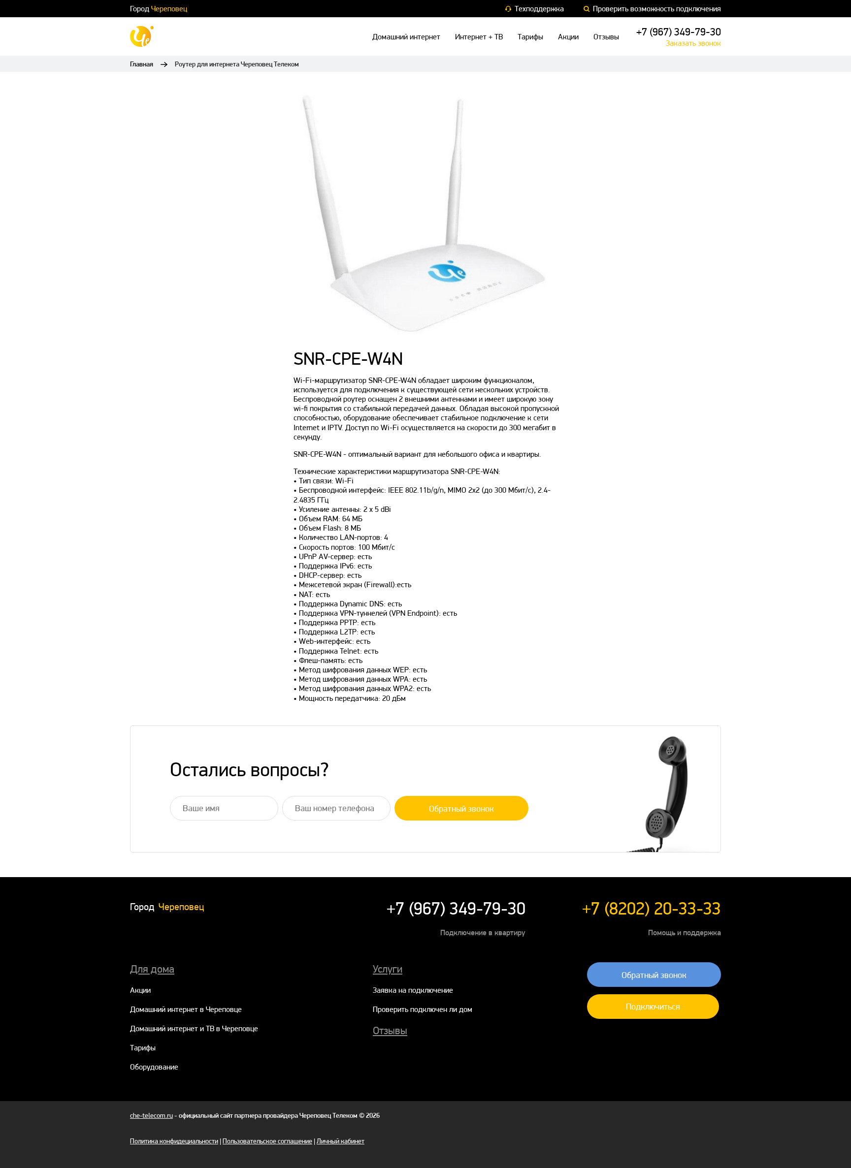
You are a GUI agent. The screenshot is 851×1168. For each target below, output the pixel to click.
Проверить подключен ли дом (422, 1009)
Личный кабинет (340, 1141)
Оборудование (154, 1067)
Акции (568, 36)
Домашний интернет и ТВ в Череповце (194, 1028)
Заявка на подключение (413, 990)
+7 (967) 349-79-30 (678, 31)
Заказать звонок (693, 43)
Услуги (387, 968)
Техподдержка (539, 8)
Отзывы (606, 36)
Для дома (152, 968)
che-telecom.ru (151, 1115)
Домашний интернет (406, 36)
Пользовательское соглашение (267, 1141)
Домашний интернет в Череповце (186, 1009)
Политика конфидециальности (174, 1141)
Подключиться (653, 1006)
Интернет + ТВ (479, 36)
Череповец (169, 8)
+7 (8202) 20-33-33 (651, 908)
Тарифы (530, 36)
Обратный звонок (461, 808)
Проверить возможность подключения (657, 8)
